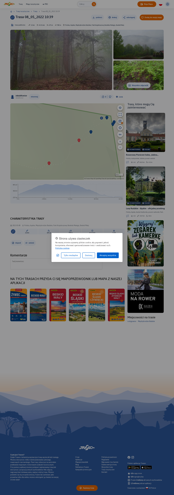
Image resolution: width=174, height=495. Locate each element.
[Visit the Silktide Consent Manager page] (57, 255)
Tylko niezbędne (71, 255)
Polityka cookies (62, 248)
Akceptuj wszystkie (108, 255)
